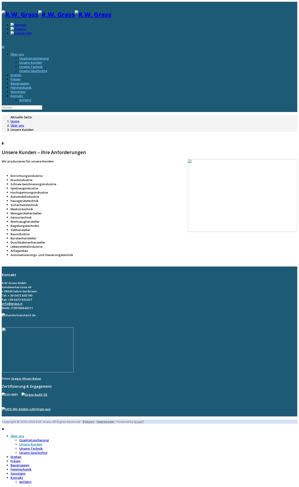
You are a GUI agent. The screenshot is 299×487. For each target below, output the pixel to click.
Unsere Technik (31, 67)
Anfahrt (25, 100)
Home (15, 121)
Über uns (17, 54)
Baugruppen (20, 83)
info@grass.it (12, 304)
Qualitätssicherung (34, 58)
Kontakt (17, 96)
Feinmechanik (21, 87)
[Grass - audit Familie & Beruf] (34, 395)
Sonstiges (18, 92)
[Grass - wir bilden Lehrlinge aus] (26, 409)
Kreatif (139, 422)
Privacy (88, 422)
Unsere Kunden (30, 62)
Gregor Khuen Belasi (26, 378)
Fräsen (16, 79)
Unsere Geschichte (33, 71)
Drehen (16, 75)
